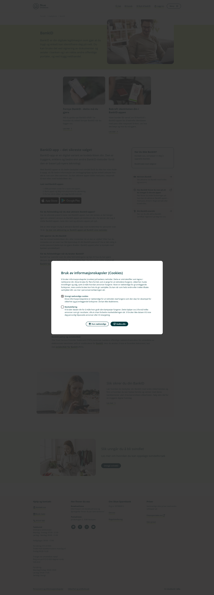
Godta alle (121, 324)
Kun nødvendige (99, 324)
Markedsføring (71, 307)
